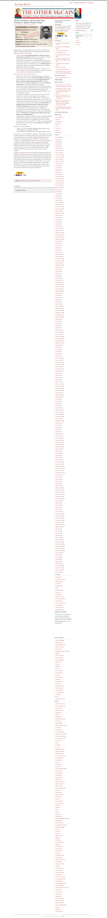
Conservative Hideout (60, 731)
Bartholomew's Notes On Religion (62, 651)
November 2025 (59, 156)
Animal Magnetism (59, 581)
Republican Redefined (60, 827)
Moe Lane (58, 675)
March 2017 (58, 381)
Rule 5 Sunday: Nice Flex (61, 67)
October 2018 (58, 340)
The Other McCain (22, 4)
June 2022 (58, 245)
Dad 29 (57, 742)
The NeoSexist (59, 874)
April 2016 (58, 405)
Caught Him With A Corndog (61, 725)
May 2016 (58, 403)
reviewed (32, 94)
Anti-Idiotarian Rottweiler (60, 644)
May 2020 (58, 299)
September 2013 (59, 472)
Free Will (57, 762)
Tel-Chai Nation (59, 861)
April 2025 (58, 172)
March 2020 (58, 304)
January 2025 (58, 178)
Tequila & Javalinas (59, 863)
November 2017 (59, 364)
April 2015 (58, 431)
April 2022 (58, 249)
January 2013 (58, 490)
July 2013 (58, 477)
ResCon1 (58, 829)
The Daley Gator (59, 600)
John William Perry (59, 773)
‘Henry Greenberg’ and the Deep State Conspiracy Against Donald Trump (29, 21)
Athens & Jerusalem (60, 646)
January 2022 (58, 256)
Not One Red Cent (59, 803)
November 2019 (59, 312)
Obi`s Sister (58, 679)
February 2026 (59, 150)
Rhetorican (58, 683)
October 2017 (58, 366)
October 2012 (58, 496)
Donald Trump (33, 180)
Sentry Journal (59, 848)
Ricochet (57, 833)
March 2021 (58, 278)
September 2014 (59, 446)
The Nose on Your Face (60, 876)
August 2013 (58, 474)
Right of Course (59, 835)
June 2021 (58, 271)
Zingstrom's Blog (59, 911)
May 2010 (58, 559)
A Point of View (59, 708)
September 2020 (59, 291)
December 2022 (59, 232)
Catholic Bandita (59, 723)
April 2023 (58, 224)
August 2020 (58, 293)
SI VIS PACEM (59, 850)
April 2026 (58, 146)
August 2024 (58, 189)
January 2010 (58, 567)
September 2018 (59, 342)
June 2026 (58, 141)
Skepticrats (58, 853)
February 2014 (59, 461)
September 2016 (59, 394)
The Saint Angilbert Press (61, 883)
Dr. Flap (57, 747)
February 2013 (59, 487)
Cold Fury (58, 664)
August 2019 (58, 319)
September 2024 (59, 187)
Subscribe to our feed (80, 30)
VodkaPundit (58, 694)
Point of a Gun (58, 814)
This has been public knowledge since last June (25, 74)
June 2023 (58, 219)
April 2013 (58, 483)
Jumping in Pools (59, 777)
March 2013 (58, 485)
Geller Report (58, 123)
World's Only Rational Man (61, 904)
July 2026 (58, 139)
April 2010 (58, 561)
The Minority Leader (60, 872)
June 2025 (58, 167)
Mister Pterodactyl (59, 794)
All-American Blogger (60, 640)
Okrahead (58, 805)
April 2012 (58, 509)
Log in (78, 40)
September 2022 (59, 239)
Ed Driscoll (58, 119)
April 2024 (58, 198)
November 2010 (59, 546)
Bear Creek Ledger (59, 655)
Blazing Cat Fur (59, 716)
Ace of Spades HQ (59, 117)
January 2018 (58, 360)
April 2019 (58, 327)
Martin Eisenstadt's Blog (60, 788)
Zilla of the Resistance (60, 698)
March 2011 (58, 537)
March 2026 (58, 148)
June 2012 (58, 505)
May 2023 (58, 221)
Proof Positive (58, 594)
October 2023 (58, 211)
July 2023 (58, 217)
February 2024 (59, 202)
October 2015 (58, 418)
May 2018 (58, 351)
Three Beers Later (59, 607)
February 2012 (59, 513)
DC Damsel (58, 744)
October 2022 (58, 236)
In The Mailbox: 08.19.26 (61, 52)
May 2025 (58, 169)
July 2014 (58, 451)
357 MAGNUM (58, 24)
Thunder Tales (59, 889)
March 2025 (58, 174)
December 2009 (59, 570)
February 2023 (59, 228)
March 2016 (58, 407)
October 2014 (58, 444)
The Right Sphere (59, 881)
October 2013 (58, 470)
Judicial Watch (59, 775)
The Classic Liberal (59, 868)
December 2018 (59, 336)
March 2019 (58, 329)
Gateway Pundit (59, 121)
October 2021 (58, 262)
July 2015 (58, 425)
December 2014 (59, 440)
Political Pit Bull (59, 816)
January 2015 (58, 438)
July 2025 (58, 165)
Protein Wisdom (59, 681)
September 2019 (59, 317)
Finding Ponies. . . (59, 760)
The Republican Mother (60, 878)
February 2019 (59, 332)
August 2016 (58, 397)
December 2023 (59, 206)
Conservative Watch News (61, 734)
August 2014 (58, 448)
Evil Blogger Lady (59, 585)
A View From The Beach (60, 579)
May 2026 (58, 143)
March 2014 (58, 459)
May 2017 (58, 377)
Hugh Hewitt (58, 128)
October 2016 (58, 392)
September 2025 (59, 161)
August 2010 (58, 552)
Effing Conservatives (60, 751)
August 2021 (58, 267)
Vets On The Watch (60, 898)
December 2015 (59, 414)
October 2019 (58, 314)
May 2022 (58, 247)
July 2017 (58, 373)
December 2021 (59, 258)
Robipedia (58, 837)
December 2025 (59, 154)
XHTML (78, 44)
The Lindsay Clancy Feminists (62, 50)
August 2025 (58, 163)
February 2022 (59, 254)
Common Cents (59, 729)
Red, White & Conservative (61, 824)
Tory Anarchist (59, 894)
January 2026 (58, 152)
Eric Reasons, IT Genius (61, 755)
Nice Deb (57, 798)
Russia (39, 180)
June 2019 (58, 323)
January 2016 (58, 412)
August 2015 (58, 422)
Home (71, 2)
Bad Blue (57, 714)
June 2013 (58, 479)
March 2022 (58, 252)
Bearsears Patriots (59, 657)
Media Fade (58, 790)
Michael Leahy (59, 792)
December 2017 (59, 362)
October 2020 (58, 288)
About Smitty (90, 2)
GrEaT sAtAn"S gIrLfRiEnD (61, 768)
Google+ (63, 916)
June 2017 (58, 375)
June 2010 (58, 557)
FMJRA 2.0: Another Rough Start (62, 69)
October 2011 (58, 522)
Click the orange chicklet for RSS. (62, 77)
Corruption (23, 180)
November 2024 (59, 182)
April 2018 (58, 353)
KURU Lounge (59, 779)
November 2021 (59, 260)
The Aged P (58, 866)
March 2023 (58, 226)
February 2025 (59, 176)
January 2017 (58, 386)
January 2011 (58, 541)
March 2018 (58, 355)
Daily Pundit (58, 666)
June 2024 (58, 193)
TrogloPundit (58, 896)
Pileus (57, 809)
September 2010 (59, 550)
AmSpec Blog (58, 712)
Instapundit (58, 130)
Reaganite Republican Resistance (62, 818)
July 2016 (58, 399)
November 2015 (59, 416)
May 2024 (58, 195)
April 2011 (58, 535)
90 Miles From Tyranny (60, 703)
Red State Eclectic (59, 822)
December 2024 (59, 180)
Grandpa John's (59, 764)
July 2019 (58, 321)
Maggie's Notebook (59, 590)
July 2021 (58, 269)
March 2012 (58, 511)
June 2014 (58, 453)
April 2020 (58, 301)
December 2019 (59, 310)
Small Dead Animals (60, 685)
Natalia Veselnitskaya (23, 154)
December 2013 (59, 466)
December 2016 (59, 388)
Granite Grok (58, 766)
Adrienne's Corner (59, 710)
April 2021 (58, 275)
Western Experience (60, 902)
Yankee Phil (58, 909)
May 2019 (58, 325)
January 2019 (58, 334)
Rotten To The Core (60, 596)
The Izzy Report (59, 870)
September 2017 (59, 368)
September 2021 (59, 265)
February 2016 (59, 410)
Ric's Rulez (58, 831)
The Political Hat (59, 605)
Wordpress (79, 42)
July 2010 (58, 554)
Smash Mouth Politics (60, 855)
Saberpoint (58, 844)
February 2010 (59, 565)
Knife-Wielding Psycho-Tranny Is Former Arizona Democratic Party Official (63, 103)
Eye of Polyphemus (60, 757)
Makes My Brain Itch (60, 783)
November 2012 (59, 494)
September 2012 (59, 498)
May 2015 (58, 429)
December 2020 (59, 284)
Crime (27, 180)
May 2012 (58, 507)
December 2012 (59, 492)
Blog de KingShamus (60, 659)
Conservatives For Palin (60, 738)
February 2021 (59, 280)
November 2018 (59, 338)
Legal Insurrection (59, 672)
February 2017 (59, 384)
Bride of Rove (58, 662)
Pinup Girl (58, 811)
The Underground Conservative (62, 887)
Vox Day (57, 696)
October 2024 (58, 185)
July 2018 (58, 347)
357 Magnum (58, 577)
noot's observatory (59, 801)
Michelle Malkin (59, 132)
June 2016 (58, 401)
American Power (59, 642)
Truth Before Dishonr (60, 609)
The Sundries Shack (60, 692)
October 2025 (58, 159)
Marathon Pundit (59, 785)
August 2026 (58, 137)
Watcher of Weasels (60, 900)
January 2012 (58, 515)
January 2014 (58, 464)
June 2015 (58, 427)
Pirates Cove (58, 592)
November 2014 (59, 442)
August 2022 (58, 241)
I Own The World (59, 670)
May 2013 (58, 481)
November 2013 (59, 468)
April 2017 (58, 379)
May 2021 (58, 273)
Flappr (57, 588)
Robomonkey (58, 840)
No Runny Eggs (59, 677)
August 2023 (58, 215)
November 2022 (59, 234)
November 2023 (59, 208)
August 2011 (58, 526)
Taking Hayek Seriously (60, 859)
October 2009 (58, 572)
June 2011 (58, 531)
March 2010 (58, 563)
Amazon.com (67, 621)
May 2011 (58, 533)
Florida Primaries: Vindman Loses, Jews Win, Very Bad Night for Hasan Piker (63, 60)
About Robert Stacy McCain (80, 2)
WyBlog (57, 907)
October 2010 (58, 548)
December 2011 (59, 518)
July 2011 (58, 528)
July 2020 (58, 295)
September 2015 (59, 420)
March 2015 (58, 433)
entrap (19, 72)
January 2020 (58, 308)
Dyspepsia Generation (60, 749)
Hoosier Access (59, 770)
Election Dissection (59, 753)
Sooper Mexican (59, 857)
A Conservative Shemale (61, 705)
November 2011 (59, 520)
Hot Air (57, 126)
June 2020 (58, 297)
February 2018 (59, 358)
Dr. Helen (57, 668)
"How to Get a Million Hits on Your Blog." (63, 28)
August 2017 (58, 371)
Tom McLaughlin (59, 891)
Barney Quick (58, 649)
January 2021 (58, 282)
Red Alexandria (59, 820)
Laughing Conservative (60, 781)
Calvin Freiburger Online (61, 718)
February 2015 (59, 435)
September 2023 (59, 213)
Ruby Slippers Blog (59, 842)
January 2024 (58, 204)
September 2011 (59, 524)
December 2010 (59, 544)
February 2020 (59, 306)
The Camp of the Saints (60, 598)
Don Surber (58, 583)
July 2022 (58, 243)
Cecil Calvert (58, 727)
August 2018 (58, 345)
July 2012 (58, 503)
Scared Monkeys (59, 846)
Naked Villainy (58, 796)
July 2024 (58, 191)
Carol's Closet (58, 721)
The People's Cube (59, 690)
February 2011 (59, 539)
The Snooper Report (60, 885)
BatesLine (58, 653)
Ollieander (58, 807)
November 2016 (59, 390)
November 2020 (59, 286)
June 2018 (58, 349)
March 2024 (58, 200)
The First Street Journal (60, 603)
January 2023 (58, 230)
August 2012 (58, 500)
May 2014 (58, 455)
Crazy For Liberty (59, 740)
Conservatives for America (61, 736)
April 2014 (58, 457)
